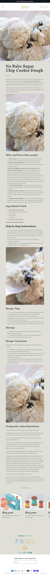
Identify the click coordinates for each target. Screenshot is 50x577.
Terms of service (36, 573)
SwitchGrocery (9, 573)
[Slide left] (22, 523)
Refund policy (23, 573)
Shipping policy (43, 573)
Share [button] (8, 75)
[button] (2, 7)
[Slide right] (27, 523)
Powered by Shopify (15, 573)
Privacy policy (29, 573)
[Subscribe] (35, 562)
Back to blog (26, 488)
